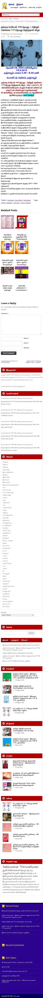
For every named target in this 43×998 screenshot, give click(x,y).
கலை (4, 505)
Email (26, 343)
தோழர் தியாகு (16, 890)
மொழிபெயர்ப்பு (7, 591)
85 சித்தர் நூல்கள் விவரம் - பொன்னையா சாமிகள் (15, 962)
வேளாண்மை (6, 606)
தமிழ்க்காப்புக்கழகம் (10, 884)
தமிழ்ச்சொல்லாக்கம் (24, 879)
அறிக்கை (5, 464)
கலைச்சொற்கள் (7, 508)
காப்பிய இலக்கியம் (8, 515)
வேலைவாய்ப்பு (6, 604)
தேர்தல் (5, 543)
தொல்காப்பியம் (7, 548)
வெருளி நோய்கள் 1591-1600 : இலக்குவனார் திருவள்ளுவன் (17, 444)
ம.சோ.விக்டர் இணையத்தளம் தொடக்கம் (13, 971)
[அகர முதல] (21, 9)
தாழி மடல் (32, 873)
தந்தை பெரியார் (25, 203)
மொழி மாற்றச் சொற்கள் (25, 884)
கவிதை (5, 510)
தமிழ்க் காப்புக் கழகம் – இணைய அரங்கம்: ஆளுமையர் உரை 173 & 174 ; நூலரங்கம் (25, 698)
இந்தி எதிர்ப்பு (6, 477)
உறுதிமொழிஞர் (7, 495)
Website (26, 348)
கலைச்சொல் (7, 890)
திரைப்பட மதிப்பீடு (8, 541)
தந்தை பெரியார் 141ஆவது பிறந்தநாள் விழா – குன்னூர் (33, 361)
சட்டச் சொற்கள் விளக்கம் (18, 887)
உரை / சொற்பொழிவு (8, 492)
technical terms (33, 887)
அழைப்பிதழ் (19, 200)
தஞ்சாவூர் (16, 203)
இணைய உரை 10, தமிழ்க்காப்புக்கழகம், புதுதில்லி (16, 661)
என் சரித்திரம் (25, 890)
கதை (4, 500)
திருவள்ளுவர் (8, 878)
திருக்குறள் (6, 538)
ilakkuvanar (14, 870)
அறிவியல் (5, 467)
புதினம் (5, 576)
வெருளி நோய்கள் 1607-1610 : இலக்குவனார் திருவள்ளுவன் (17, 421)
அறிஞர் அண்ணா (6, 203)
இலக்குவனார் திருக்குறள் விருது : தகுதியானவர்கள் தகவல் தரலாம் (21, 645)
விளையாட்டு (6, 596)
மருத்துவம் (6, 584)
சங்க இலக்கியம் (7, 523)
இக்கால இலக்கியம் (8, 472)
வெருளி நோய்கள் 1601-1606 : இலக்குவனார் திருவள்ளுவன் (17, 433)
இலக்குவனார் (6, 482)
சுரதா (32, 890)
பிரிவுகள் (24, 640)
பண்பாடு (5, 561)
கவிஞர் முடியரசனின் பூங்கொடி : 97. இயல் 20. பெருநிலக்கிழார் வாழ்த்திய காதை (26, 846)
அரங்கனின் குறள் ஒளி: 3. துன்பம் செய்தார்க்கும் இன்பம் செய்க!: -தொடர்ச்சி (7, 264)
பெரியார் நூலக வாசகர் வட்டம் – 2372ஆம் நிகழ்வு (9, 361)
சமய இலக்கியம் (7, 525)
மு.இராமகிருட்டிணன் (8, 586)
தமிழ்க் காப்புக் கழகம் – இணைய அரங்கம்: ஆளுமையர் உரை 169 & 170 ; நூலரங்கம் (25, 741)
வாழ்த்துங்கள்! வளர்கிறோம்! (9, 976)
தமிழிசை (5, 535)
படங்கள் (5, 556)
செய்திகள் (27, 200)
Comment (4, 313)
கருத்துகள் (15, 640)
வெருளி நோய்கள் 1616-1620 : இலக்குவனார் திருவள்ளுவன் (17, 398)
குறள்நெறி (5, 518)
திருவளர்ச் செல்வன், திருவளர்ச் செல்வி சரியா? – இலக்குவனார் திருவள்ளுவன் (24, 763)
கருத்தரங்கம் (6, 502)
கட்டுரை (5, 497)
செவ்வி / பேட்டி (7, 530)
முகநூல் (5, 589)
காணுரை (5, 513)
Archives (3, 612)
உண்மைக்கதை (7, 490)
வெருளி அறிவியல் (8, 601)
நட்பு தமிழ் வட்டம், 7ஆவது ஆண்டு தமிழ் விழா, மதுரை (25, 709)
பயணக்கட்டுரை (7, 563)
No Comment (15, 37)
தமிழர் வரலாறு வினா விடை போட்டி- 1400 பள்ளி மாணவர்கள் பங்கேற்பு (19, 981)
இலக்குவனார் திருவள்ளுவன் (13, 34)
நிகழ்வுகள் (6, 553)
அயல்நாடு (15, 18)
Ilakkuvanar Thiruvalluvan (21, 867)
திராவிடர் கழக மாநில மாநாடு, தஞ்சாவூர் (7, 288)
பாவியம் (5, 568)
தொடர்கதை (6, 546)
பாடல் (4, 566)
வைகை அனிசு (32, 876)
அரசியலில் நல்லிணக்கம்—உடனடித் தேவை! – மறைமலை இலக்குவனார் (22, 290)
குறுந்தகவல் (6, 520)
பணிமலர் (5, 558)
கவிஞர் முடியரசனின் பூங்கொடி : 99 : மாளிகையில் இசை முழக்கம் (26, 825)
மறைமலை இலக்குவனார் (26, 881)
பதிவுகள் (5, 640)
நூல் (5, 870)
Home (10, 18)
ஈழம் (4, 487)
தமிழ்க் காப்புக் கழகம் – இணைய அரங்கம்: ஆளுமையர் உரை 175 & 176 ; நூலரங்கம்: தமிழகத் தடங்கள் (21, 649)
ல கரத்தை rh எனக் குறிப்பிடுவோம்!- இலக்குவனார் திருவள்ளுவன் (26, 774)
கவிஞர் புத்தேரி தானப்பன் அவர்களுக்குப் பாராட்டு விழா (18, 653)
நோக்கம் (4, 967)
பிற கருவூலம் (6, 574)
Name (26, 338)
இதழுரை (5, 475)
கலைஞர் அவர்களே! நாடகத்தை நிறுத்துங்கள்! (13, 386)
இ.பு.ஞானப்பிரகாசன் (10, 881)
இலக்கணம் (6, 480)
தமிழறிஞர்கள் (7, 533)
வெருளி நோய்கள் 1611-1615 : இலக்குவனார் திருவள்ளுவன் (17, 410)
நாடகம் (5, 551)
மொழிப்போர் (6, 594)
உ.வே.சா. (36, 884)
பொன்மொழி (6, 581)
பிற (3, 571)
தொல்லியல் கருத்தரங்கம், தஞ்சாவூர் (7, 237)
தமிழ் (15, 879)
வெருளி (5, 599)
